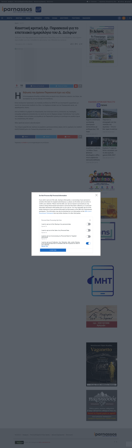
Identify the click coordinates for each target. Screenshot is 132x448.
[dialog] (66, 224)
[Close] (97, 195)
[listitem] (66, 220)
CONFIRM (53, 250)
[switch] (88, 224)
